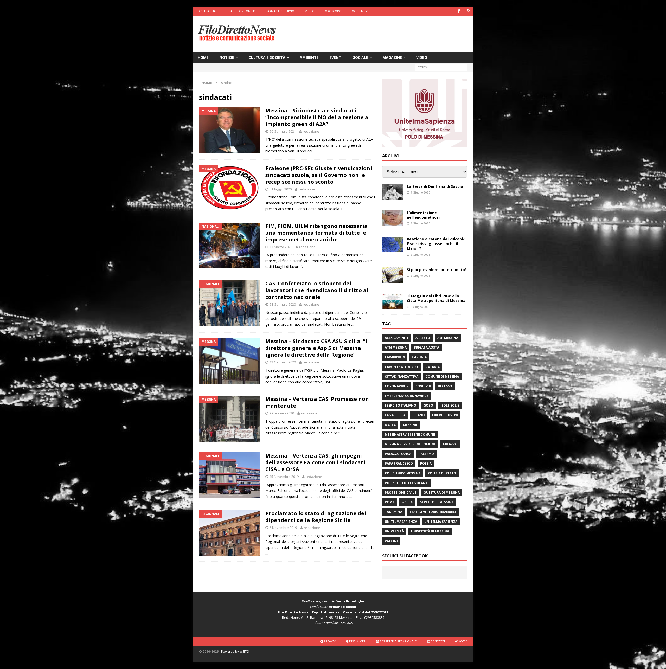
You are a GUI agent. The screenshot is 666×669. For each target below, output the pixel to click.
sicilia (407, 502)
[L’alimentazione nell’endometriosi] (392, 218)
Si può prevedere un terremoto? (437, 269)
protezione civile (400, 492)
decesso (445, 386)
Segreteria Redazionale (398, 641)
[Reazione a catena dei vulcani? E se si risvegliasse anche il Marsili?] (392, 244)
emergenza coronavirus (406, 396)
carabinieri (395, 357)
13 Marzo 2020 (281, 247)
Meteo (310, 11)
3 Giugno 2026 (420, 223)
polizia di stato (442, 473)
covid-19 (423, 386)
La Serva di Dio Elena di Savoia (435, 186)
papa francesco (399, 463)
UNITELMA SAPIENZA (440, 521)
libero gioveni (445, 415)
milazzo (450, 444)
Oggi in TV (360, 11)
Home (203, 57)
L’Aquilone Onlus (241, 11)
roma (389, 502)
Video (421, 57)
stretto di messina (436, 502)
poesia (426, 463)
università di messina (430, 531)
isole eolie (449, 405)
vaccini (391, 541)
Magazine (392, 57)
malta (390, 425)
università (394, 531)
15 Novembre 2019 (284, 476)
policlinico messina (402, 473)
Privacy (329, 641)
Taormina (393, 512)
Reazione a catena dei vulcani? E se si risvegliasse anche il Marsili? (436, 243)
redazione (311, 131)
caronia (419, 357)
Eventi (335, 57)
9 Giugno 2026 (420, 192)
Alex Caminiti (396, 338)
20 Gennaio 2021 (283, 131)
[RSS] (468, 11)
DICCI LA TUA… (208, 11)
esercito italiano (400, 405)
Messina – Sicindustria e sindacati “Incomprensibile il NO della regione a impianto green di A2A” (316, 117)
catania (433, 367)
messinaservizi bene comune (410, 434)
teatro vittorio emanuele (433, 512)
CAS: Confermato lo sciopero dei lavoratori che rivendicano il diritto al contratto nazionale (316, 290)
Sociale (360, 57)
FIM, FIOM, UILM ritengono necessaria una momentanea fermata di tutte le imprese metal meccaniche (316, 232)
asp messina (447, 338)
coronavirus (396, 386)
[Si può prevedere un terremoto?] (392, 275)
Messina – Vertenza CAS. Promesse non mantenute (317, 402)
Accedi (463, 641)
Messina (410, 425)
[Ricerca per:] (441, 67)
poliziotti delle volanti (407, 483)
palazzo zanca (398, 454)
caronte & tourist (401, 367)
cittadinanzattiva (401, 376)
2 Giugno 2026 (420, 254)
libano (419, 415)
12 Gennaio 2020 (283, 362)
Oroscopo (333, 11)
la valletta (395, 415)
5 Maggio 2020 (281, 189)
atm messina (396, 347)
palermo (426, 454)
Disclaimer (357, 641)
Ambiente (309, 57)
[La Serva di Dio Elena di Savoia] (392, 192)
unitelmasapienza (401, 521)
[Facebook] (458, 11)
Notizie (226, 57)
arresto (422, 338)
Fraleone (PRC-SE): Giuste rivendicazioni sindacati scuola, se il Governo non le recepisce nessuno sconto (318, 175)
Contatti (437, 641)
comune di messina (442, 376)
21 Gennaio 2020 (283, 304)
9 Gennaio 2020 (282, 413)
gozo (428, 405)
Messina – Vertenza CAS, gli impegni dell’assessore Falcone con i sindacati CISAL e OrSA (315, 462)
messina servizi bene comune (410, 444)
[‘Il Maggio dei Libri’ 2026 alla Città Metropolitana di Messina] (392, 301)
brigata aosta (426, 347)
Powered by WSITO (235, 651)
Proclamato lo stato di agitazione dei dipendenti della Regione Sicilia (315, 517)
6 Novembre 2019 (283, 527)
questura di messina (442, 492)
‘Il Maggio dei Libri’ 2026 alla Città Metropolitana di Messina (436, 298)
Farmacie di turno (280, 11)
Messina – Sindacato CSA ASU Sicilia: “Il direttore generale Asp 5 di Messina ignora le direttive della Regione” (317, 348)
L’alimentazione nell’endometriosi (423, 215)
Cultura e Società (266, 57)
